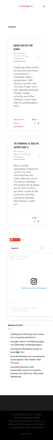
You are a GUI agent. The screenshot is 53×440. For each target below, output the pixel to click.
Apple (16, 154)
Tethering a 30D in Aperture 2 (26, 145)
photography (19, 126)
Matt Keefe (14, 316)
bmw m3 (21, 120)
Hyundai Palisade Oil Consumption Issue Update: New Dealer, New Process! (27, 359)
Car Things (24, 56)
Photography (18, 58)
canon (16, 123)
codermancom (27, 316)
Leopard (27, 154)
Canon (16, 56)
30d (15, 120)
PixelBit (36, 417)
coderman (20, 53)
